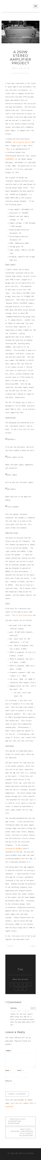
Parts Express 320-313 (22, 142)
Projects (10, 946)
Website (8, 1081)
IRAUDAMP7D (9, 159)
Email (20, 1070)
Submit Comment (17, 1094)
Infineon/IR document (13, 848)
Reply (33, 1008)
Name (8, 1070)
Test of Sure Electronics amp (24, 615)
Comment (8, 1050)
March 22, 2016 (17, 68)
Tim (28, 68)
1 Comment (32, 946)
